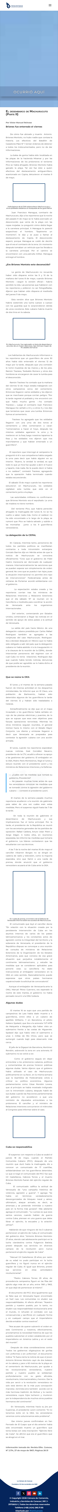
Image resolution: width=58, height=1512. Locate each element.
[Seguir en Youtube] (34, 1493)
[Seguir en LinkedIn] (40, 1493)
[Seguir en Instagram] (29, 1493)
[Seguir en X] (23, 1493)
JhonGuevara (36, 1511)
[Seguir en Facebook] (18, 1493)
